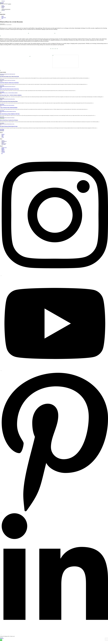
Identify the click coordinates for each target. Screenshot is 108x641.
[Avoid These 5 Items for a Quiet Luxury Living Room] (7, 80)
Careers (3, 142)
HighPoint (3, 134)
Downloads (3, 151)
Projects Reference (4, 141)
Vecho (2, 136)
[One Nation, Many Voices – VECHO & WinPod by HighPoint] (8, 92)
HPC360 (3, 148)
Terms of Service (4, 143)
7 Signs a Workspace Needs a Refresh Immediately (8, 107)
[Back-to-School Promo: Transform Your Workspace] (7, 117)
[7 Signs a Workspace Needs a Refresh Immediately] (7, 105)
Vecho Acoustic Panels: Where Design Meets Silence (9, 101)
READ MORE (2, 79)
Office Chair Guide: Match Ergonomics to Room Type (9, 88)
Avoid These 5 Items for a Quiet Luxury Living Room (9, 82)
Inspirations (3, 152)
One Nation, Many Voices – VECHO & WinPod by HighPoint (11, 95)
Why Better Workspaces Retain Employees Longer (8, 126)
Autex (2, 135)
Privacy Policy (4, 144)
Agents (3, 150)
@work (3, 137)
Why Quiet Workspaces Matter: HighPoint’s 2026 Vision (10, 113)
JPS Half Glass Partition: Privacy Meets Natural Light (9, 76)
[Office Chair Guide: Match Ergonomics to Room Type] (7, 86)
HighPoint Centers (4, 147)
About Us (3, 140)
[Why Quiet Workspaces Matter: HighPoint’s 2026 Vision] (8, 111)
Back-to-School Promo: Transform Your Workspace (9, 120)
